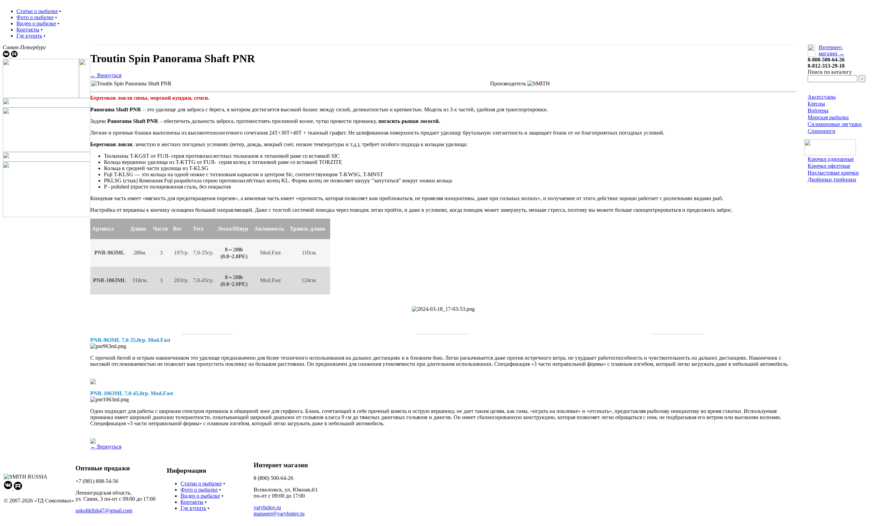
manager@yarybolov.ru (279, 513)
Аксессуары (822, 97)
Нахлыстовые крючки (833, 173)
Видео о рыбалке (36, 23)
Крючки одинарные (831, 159)
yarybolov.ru (267, 507)
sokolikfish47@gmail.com (104, 510)
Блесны (816, 104)
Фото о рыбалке (35, 17)
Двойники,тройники (832, 179)
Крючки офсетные (829, 166)
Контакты (27, 29)
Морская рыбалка (828, 117)
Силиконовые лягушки (835, 124)
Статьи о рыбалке (37, 11)
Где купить (29, 36)
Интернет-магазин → (831, 50)
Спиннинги (821, 131)
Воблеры (818, 110)
